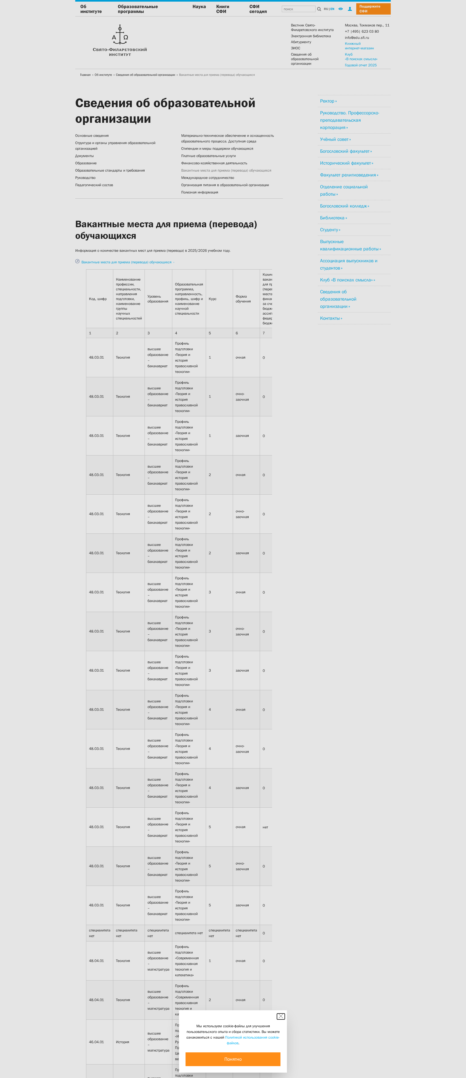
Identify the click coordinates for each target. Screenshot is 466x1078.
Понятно (233, 1059)
